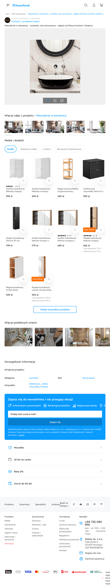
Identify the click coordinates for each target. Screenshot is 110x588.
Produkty (9, 504)
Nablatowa (35, 384)
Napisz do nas (93, 553)
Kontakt (63, 550)
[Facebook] (74, 504)
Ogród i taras (11, 532)
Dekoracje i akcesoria (10, 538)
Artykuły (56, 504)
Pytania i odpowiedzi (37, 534)
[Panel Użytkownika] (94, 5)
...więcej (21, 435)
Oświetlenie (10, 524)
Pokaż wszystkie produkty (55, 309)
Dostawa (36, 520)
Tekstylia (9, 528)
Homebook (64, 516)
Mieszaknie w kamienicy (51, 115)
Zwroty (35, 528)
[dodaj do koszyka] (23, 180)
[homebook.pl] (21, 5)
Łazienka (33, 378)
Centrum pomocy (94, 558)
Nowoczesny (88, 378)
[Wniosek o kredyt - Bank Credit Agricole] (96, 572)
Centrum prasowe (67, 524)
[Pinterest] (94, 504)
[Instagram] (88, 504)
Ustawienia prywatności (65, 545)
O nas (62, 520)
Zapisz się (55, 422)
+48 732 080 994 (93, 523)
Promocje (9, 543)
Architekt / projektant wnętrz (25, 21)
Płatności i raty (39, 524)
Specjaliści (40, 504)
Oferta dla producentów (65, 530)
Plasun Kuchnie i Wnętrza (25, 18)
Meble (7, 520)
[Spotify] (101, 504)
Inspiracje (24, 504)
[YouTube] (81, 504)
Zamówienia (38, 516)
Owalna (44, 386)
